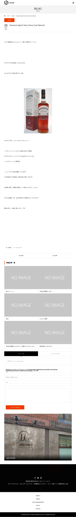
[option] (38, 437)
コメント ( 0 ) (21, 353)
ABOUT (38, 496)
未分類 (9, 20)
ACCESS (38, 509)
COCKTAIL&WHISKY (38, 502)
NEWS (38, 499)
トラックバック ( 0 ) (54, 353)
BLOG (38, 505)
